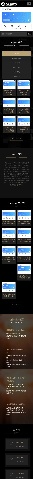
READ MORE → (16, 138)
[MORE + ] (20, 185)
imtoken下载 (16, 63)
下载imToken (16, 67)
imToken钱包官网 (16, 58)
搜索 (29, 34)
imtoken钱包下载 (16, 76)
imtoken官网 (16, 72)
